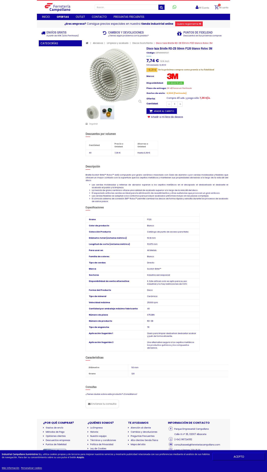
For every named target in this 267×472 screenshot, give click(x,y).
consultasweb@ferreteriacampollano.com (197, 444)
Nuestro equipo (98, 436)
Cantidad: (152, 103)
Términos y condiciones (103, 440)
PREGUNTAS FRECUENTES (129, 17)
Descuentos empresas (58, 440)
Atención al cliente (141, 427)
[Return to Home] (87, 43)
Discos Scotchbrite (142, 43)
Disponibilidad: (154, 83)
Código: (150, 52)
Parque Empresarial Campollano (191, 428)
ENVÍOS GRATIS (56, 32)
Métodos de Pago (55, 431)
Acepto (239, 456)
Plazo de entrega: (156, 88)
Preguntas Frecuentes (143, 436)
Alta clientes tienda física (144, 440)
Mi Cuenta (204, 7)
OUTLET (80, 17)
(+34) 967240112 (183, 439)
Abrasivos (98, 43)
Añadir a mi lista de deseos (166, 116)
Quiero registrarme (188, 23)
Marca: (150, 76)
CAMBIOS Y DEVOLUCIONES (126, 32)
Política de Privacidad (101, 444)
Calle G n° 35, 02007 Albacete (190, 434)
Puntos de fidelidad (56, 444)
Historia (94, 431)
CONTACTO (99, 17)
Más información (10, 467)
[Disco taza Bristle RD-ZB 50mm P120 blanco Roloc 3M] (93, 112)
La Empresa (96, 427)
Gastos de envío (54, 427)
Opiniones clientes (56, 436)
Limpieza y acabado (118, 43)
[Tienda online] (59, 7)
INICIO (46, 17)
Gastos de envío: (155, 93)
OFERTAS (63, 17)
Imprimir (93, 123)
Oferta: (150, 98)
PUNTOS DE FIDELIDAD (198, 32)
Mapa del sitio (138, 444)
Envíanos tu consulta (103, 404)
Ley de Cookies (98, 448)
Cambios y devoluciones (144, 431)
